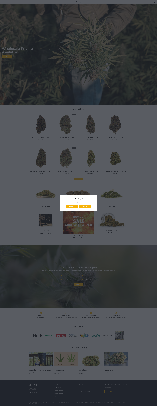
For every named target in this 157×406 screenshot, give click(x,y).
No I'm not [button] (71, 206)
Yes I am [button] (85, 206)
